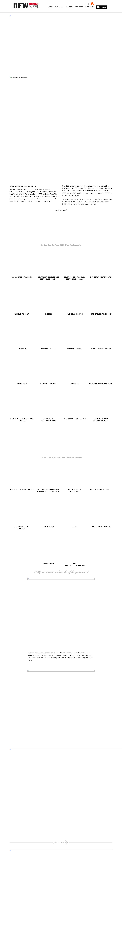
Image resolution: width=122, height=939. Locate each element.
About (62, 7)
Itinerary (102, 7)
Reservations (53, 7)
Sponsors (79, 7)
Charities (69, 7)
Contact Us (89, 7)
